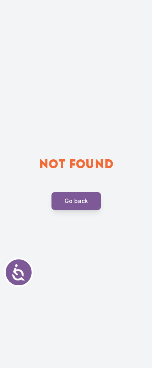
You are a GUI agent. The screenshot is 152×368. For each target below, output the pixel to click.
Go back (76, 200)
